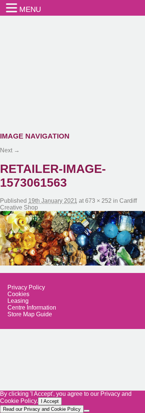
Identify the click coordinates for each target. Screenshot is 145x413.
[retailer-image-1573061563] (72, 238)
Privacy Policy (26, 287)
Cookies (18, 294)
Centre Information (31, 307)
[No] (87, 411)
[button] (12, 8)
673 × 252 (98, 201)
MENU (30, 9)
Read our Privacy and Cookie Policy (42, 409)
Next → (10, 150)
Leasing (18, 301)
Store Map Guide (29, 314)
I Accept (50, 401)
